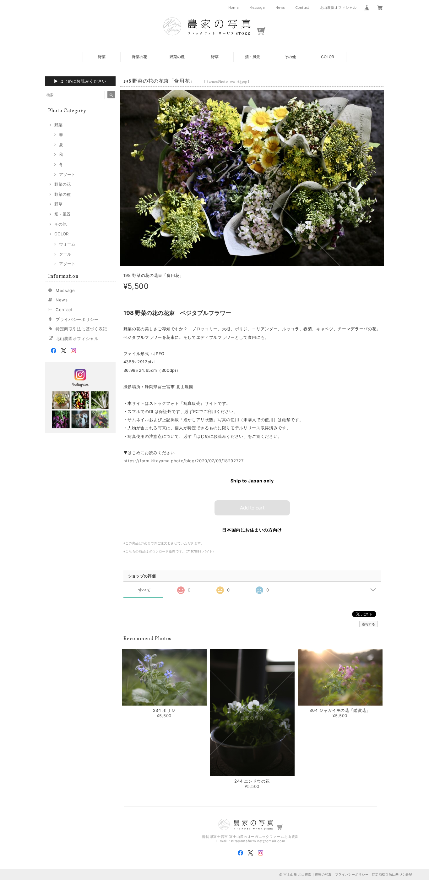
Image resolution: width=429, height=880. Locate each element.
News (280, 7)
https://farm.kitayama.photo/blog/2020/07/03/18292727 (183, 460)
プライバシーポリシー (77, 319)
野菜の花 (139, 56)
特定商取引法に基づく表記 (81, 328)
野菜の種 (177, 56)
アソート (67, 174)
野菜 (102, 56)
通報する (368, 624)
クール (65, 253)
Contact (303, 7)
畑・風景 (252, 56)
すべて (144, 590)
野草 (215, 56)
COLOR (327, 56)
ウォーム (67, 243)
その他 (290, 56)
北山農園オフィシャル (338, 7)
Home (233, 7)
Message (257, 7)
